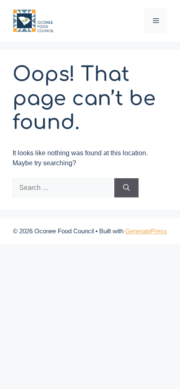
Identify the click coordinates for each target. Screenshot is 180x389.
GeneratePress (146, 231)
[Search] (126, 187)
